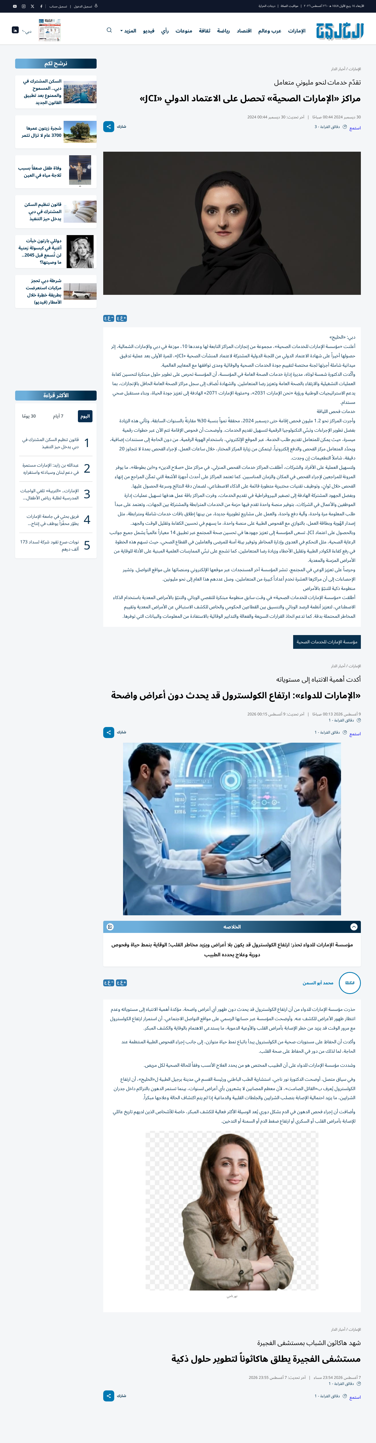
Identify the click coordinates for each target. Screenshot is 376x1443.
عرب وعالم (269, 31)
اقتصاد (244, 31)
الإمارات (297, 31)
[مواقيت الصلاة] (15, 31)
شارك (121, 126)
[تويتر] (32, 6)
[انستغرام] (24, 6)
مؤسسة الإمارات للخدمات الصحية (327, 642)
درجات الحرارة (267, 6)
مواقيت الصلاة (289, 6)
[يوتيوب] (15, 6)
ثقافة (204, 31)
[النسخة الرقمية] (49, 31)
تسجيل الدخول (83, 6)
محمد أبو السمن (318, 983)
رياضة (223, 31)
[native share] (108, 126)
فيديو (148, 31)
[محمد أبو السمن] (350, 983)
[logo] (340, 31)
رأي (165, 31)
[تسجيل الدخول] (96, 6)
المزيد (130, 31)
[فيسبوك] (41, 6)
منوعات (184, 31)
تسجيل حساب (58, 6)
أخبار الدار (338, 69)
